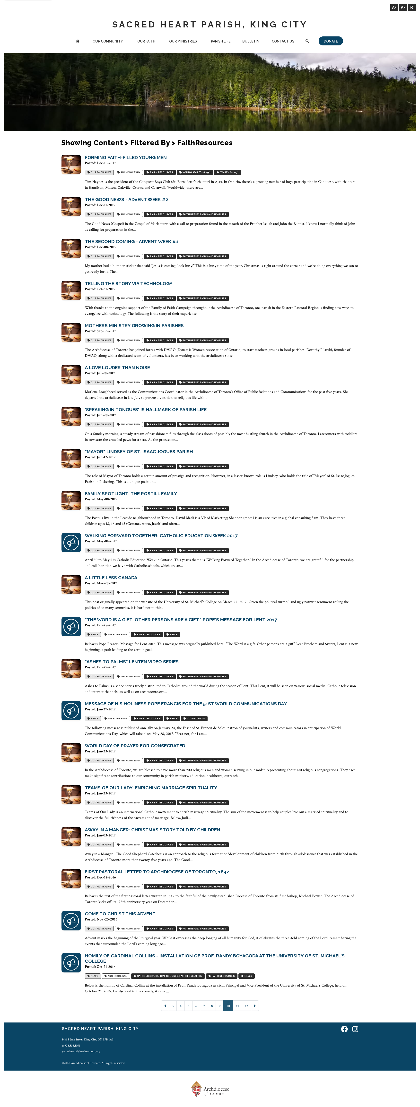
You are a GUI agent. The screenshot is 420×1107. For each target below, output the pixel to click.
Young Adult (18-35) (196, 172)
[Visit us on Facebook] (344, 1029)
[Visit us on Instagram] (355, 1029)
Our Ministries (183, 41)
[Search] (307, 41)
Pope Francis (195, 718)
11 (237, 1006)
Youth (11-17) (228, 172)
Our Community (108, 41)
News (94, 634)
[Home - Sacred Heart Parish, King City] (77, 41)
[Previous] (165, 1005)
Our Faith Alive (100, 172)
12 (246, 1006)
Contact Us (283, 41)
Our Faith (146, 41)
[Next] (255, 1005)
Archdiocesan (130, 172)
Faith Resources (161, 172)
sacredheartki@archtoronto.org (81, 1051)
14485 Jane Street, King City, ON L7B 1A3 (88, 1039)
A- (403, 7)
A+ (394, 7)
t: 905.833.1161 (71, 1045)
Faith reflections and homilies (204, 214)
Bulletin (250, 41)
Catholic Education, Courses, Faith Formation (169, 976)
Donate (331, 41)
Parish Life (220, 41)
